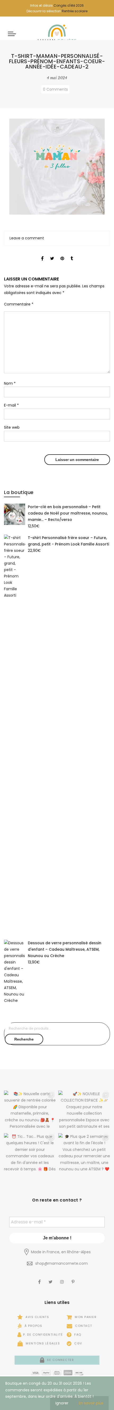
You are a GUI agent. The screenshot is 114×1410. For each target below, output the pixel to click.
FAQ (77, 1334)
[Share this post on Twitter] (52, 254)
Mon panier (85, 1317)
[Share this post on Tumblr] (72, 254)
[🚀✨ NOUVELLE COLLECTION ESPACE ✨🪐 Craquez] (84, 1111)
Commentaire (18, 304)
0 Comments (55, 89)
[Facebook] (40, 1278)
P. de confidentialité (43, 1334)
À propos (33, 1326)
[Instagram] (62, 1278)
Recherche (24, 1039)
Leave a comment (27, 238)
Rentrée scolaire (74, 11)
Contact (83, 1326)
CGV (77, 1343)
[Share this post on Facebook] (42, 254)
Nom (10, 383)
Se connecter (60, 1360)
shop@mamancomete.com (61, 1263)
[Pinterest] (74, 1278)
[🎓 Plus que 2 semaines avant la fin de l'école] (84, 1153)
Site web (12, 427)
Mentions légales (42, 1343)
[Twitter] (51, 1278)
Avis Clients (36, 1317)
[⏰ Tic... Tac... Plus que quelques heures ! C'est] (30, 1153)
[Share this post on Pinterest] (62, 254)
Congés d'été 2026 (69, 5)
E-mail (11, 405)
